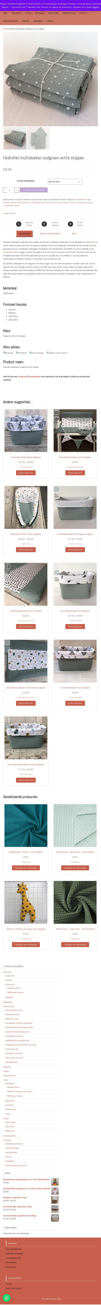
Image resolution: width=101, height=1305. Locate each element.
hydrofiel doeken (63, 202)
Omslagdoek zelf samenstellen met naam (21, 1044)
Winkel (5, 28)
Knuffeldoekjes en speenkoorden (17, 1040)
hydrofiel (53, 202)
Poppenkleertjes (10, 21)
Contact (49, 21)
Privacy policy (11, 1267)
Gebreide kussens (14, 988)
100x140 (6, 202)
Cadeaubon (37, 21)
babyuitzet (45, 202)
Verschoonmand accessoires (16, 1165)
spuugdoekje (8, 205)
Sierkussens (9, 984)
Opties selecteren (26, 472)
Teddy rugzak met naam (14, 1057)
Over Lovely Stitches (14, 1249)
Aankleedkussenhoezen (75, 467)
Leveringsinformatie (13, 1258)
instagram (22, 376)
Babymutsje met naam (13, 1010)
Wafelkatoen (26, 862)
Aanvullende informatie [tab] (50, 233)
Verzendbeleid (11, 1262)
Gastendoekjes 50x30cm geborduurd (19, 1027)
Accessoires (26, 939)
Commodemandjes (26, 467)
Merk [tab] (74, 233)
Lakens (8, 1113)
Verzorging (16, 13)
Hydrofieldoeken (80, 199)
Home (5, 13)
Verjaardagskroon (11, 1062)
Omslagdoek (9, 1161)
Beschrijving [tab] (24, 233)
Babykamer (39, 13)
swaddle (16, 205)
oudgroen (89, 202)
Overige (6, 1071)
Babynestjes (26, 544)
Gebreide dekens (13, 1087)
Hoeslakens (9, 1105)
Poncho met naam (12, 1049)
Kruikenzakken (10, 1109)
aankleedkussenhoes (11, 252)
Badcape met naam (12, 1014)
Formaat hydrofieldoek (25, 180)
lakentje (72, 202)
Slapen (28, 13)
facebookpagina (34, 376)
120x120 (13, 202)
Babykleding (53, 13)
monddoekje (80, 202)
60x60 (25, 202)
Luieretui (8, 1156)
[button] (7, 1298)
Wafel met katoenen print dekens (19, 1091)
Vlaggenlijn (9, 997)
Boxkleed (8, 980)
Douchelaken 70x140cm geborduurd (18, 1023)
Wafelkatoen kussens (15, 992)
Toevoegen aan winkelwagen (33, 189)
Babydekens (9, 1083)
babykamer (36, 202)
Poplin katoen (10, 1122)
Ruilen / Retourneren (14, 1288)
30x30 (19, 202)
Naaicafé (25, 21)
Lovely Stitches (9, 213)
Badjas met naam (11, 1019)
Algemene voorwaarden (15, 1253)
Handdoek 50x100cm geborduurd (17, 1031)
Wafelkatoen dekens (15, 1096)
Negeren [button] (96, 7)
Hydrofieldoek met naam (14, 1036)
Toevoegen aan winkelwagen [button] (26, 867)
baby (29, 202)
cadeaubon (7, 1067)
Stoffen (82, 13)
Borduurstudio (68, 13)
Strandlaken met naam (13, 1053)
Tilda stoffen (10, 1126)
